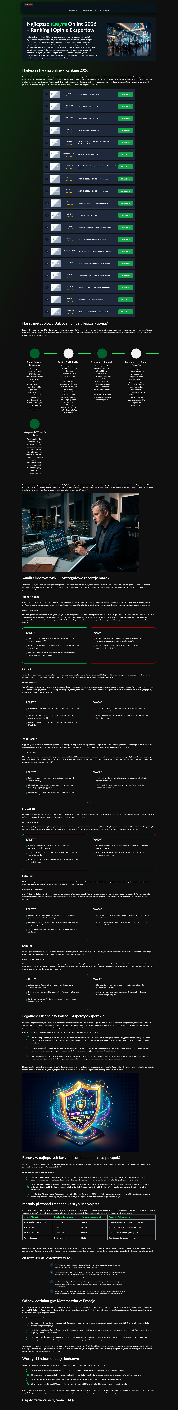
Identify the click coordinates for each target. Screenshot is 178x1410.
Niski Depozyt (105, 10)
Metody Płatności (88, 10)
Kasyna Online (72, 10)
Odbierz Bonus (125, 94)
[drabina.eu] (28, 4)
